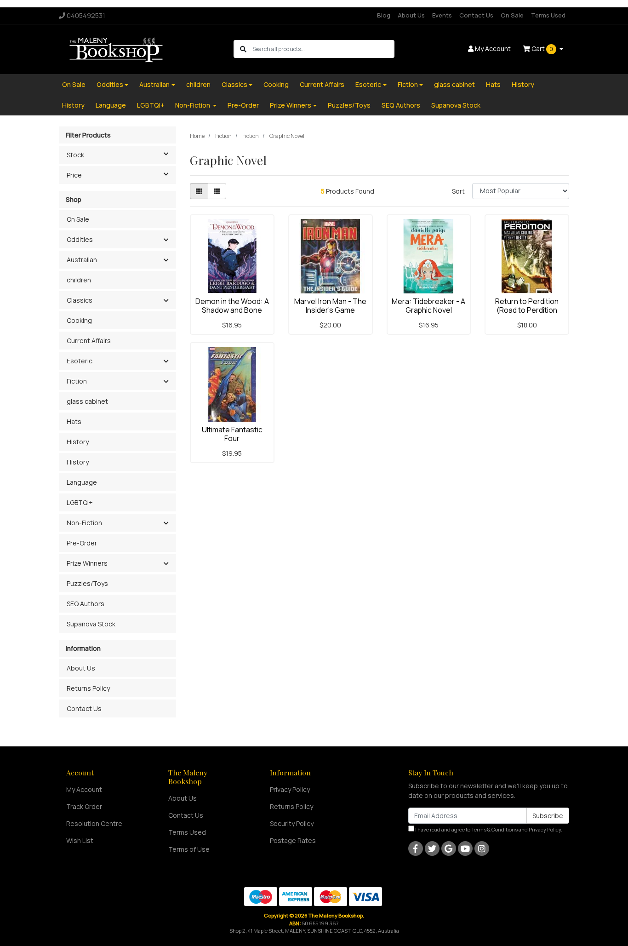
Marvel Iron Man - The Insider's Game (330, 305)
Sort (458, 191)
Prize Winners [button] (87, 563)
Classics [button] (79, 300)
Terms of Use (189, 849)
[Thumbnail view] (199, 191)
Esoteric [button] (79, 360)
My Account (84, 789)
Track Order (84, 806)
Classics (234, 84)
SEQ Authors (401, 105)
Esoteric (368, 84)
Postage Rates (293, 840)
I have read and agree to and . (488, 829)
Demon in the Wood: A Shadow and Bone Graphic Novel (232, 310)
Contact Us (476, 15)
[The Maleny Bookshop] (117, 48)
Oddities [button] (80, 239)
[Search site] (243, 49)
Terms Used (548, 15)
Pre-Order (243, 105)
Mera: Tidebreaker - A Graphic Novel (428, 305)
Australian (154, 84)
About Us (411, 15)
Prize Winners (290, 105)
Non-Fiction (193, 105)
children (198, 84)
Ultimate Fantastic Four (232, 433)
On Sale (512, 15)
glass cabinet (454, 84)
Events (442, 15)
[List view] (217, 191)
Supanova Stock (455, 105)
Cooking (276, 84)
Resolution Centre (94, 823)
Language (111, 105)
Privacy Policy (290, 789)
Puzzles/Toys (349, 105)
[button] (166, 240)
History (523, 84)
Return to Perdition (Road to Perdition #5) (527, 310)
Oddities (110, 84)
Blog (383, 15)
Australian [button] (82, 259)
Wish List (79, 840)
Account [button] (493, 48)
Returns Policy (88, 688)
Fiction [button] (77, 381)
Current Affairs (322, 84)
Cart (541, 48)
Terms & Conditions (494, 829)
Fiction (408, 84)
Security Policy (292, 823)
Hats (493, 84)
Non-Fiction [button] (84, 522)
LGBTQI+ (150, 105)
